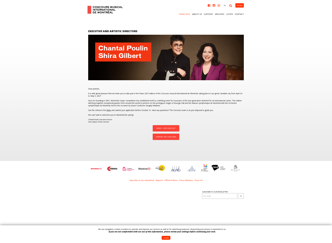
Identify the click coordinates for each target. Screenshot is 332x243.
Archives (219, 14)
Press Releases (186, 180)
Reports (159, 180)
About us (197, 14)
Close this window (328, 229)
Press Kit (198, 180)
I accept (166, 238)
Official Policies (171, 180)
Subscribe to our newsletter (141, 180)
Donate (240, 5)
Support (208, 14)
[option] (96, 167)
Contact (239, 14)
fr (225, 6)
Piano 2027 (184, 14)
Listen (229, 14)
